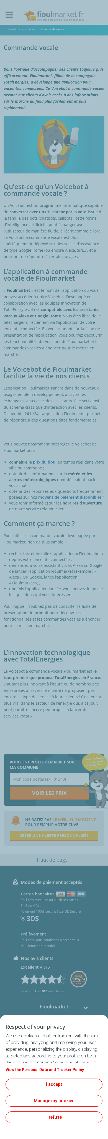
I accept (54, 1084)
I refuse (54, 1117)
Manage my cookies (54, 1100)
